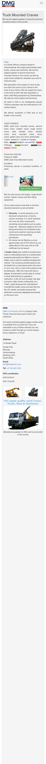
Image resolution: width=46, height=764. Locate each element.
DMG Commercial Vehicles (14, 311)
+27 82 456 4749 (14, 368)
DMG (6, 62)
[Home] (8, 4)
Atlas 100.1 (9, 176)
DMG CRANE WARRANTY (30, 188)
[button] (6, 181)
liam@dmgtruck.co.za (12, 364)
